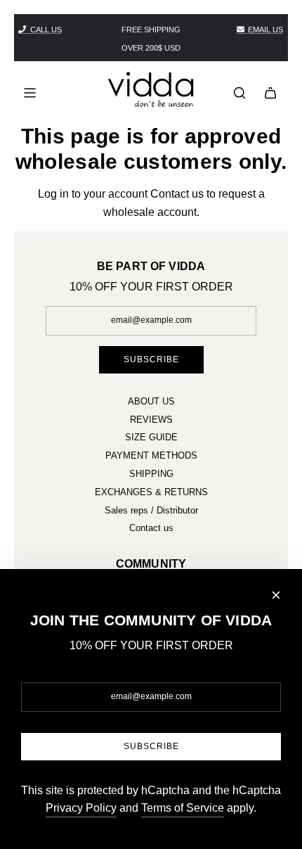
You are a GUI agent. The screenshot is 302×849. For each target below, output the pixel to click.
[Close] (276, 595)
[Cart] (270, 92)
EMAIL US (265, 29)
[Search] (239, 92)
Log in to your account (92, 194)
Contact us (177, 194)
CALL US (46, 29)
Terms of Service (182, 808)
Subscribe (151, 359)
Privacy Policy (81, 808)
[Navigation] (29, 92)
